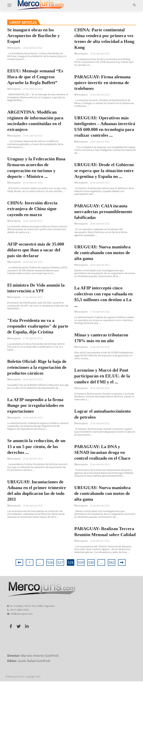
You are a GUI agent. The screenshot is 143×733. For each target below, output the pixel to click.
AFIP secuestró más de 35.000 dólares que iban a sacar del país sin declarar (35, 250)
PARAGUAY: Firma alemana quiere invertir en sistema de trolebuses (102, 82)
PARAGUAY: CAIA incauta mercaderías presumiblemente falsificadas (103, 211)
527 (60, 562)
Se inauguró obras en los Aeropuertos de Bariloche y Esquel (33, 35)
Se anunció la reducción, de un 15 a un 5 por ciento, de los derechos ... (36, 446)
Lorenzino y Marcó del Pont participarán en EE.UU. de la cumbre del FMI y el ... (102, 376)
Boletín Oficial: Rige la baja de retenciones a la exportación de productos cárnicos (36, 367)
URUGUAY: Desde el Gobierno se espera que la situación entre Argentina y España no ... (104, 170)
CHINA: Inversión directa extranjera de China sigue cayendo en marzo (32, 208)
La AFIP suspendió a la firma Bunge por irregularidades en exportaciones (35, 405)
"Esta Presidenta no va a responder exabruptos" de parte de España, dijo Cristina (37, 326)
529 (81, 562)
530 (91, 562)
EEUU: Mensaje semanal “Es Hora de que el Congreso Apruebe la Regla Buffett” (35, 76)
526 (50, 562)
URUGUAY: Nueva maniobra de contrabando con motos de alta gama (102, 252)
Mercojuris (14, 47)
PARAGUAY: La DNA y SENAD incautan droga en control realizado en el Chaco (102, 452)
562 (111, 562)
